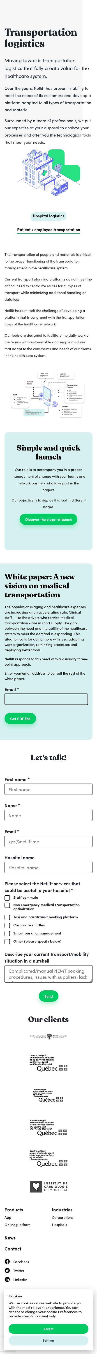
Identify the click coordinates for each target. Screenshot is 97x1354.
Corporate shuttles (29, 925)
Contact (13, 1248)
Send (48, 996)
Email (12, 689)
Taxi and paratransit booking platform (45, 917)
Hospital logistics (48, 216)
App (8, 1217)
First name (17, 779)
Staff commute (25, 897)
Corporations (62, 1217)
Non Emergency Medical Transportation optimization (46, 907)
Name (12, 805)
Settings (48, 1340)
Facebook (21, 1261)
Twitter (18, 1270)
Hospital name (20, 857)
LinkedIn (20, 1279)
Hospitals (59, 1224)
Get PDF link (20, 718)
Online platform (17, 1224)
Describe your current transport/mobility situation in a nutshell (47, 957)
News (10, 1237)
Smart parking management (37, 933)
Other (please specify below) (37, 941)
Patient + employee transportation (48, 229)
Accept (48, 1329)
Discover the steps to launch (48, 519)
